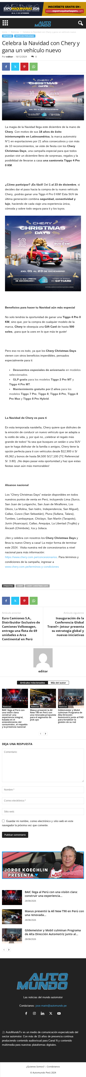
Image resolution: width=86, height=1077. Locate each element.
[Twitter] (15, 67)
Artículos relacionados (32, 682)
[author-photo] (43, 657)
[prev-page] (41, 733)
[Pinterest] (24, 67)
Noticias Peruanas (25, 36)
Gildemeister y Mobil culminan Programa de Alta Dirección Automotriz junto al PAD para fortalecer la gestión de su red (71, 715)
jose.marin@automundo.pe (51, 1005)
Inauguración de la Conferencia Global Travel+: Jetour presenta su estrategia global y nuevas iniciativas (65, 626)
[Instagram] (35, 1013)
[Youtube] (59, 1013)
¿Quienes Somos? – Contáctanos (43, 1066)
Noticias (15, 32)
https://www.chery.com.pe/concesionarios (31, 557)
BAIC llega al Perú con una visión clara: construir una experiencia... (51, 894)
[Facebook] (6, 67)
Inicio (4, 32)
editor (9, 56)
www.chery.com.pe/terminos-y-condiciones (32, 566)
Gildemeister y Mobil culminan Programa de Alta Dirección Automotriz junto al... (53, 932)
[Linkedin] (43, 1013)
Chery (20, 586)
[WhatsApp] (34, 67)
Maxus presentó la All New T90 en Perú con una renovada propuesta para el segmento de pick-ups (43, 714)
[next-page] (45, 733)
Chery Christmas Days (37, 586)
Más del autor (58, 682)
